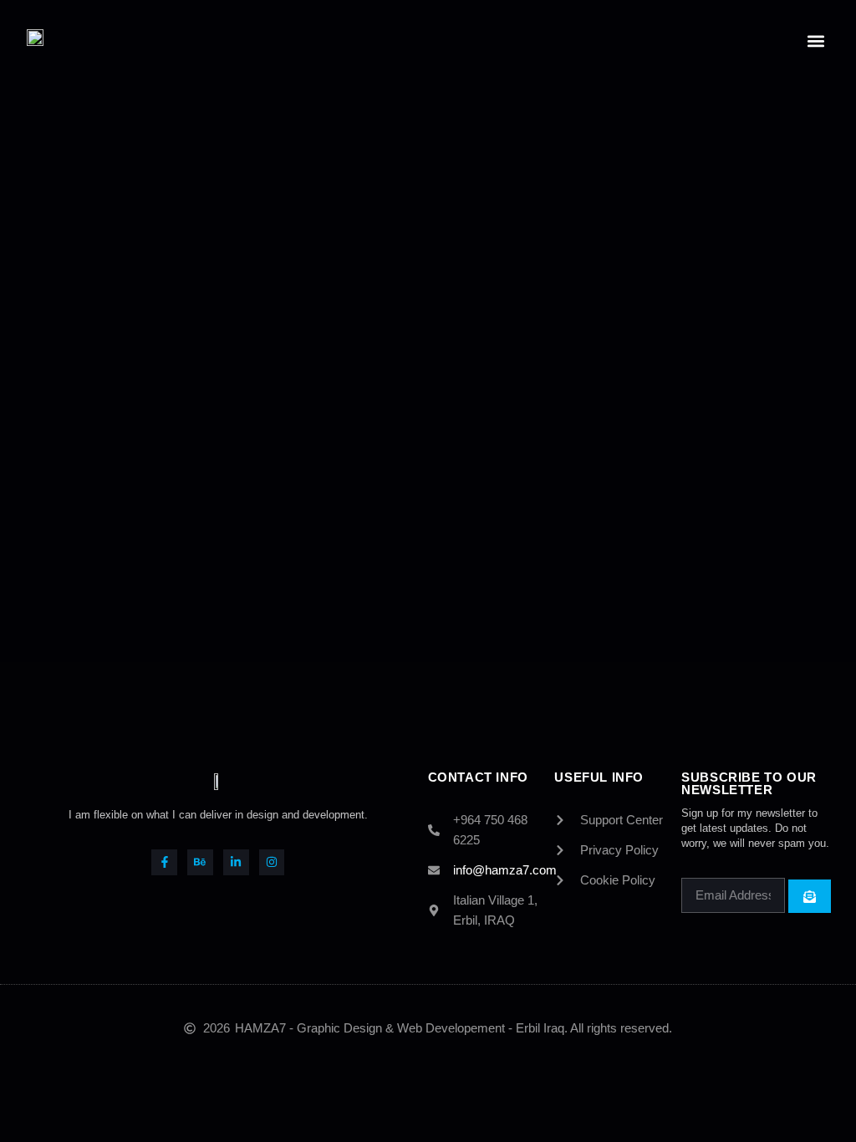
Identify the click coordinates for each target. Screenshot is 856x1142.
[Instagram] (272, 862)
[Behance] (200, 862)
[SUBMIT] (809, 896)
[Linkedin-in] (236, 862)
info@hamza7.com (505, 870)
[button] (815, 40)
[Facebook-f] (164, 862)
